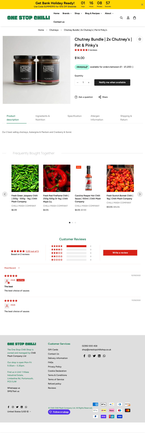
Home (56, 13)
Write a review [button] (120, 252)
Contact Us (53, 354)
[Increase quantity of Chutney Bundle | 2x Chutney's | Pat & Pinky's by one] (88, 82)
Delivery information (58, 358)
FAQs (50, 362)
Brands (66, 13)
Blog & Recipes (92, 13)
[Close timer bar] (142, 4)
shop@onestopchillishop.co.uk (96, 349)
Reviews (52, 388)
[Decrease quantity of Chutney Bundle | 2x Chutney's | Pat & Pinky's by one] (77, 82)
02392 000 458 (89, 346)
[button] (81, 50)
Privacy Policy (54, 366)
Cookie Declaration (57, 371)
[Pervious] (5, 194)
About (108, 13)
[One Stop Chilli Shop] (28, 17)
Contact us (59, 22)
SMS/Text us (13, 391)
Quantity (79, 75)
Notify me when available (112, 82)
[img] (10, 276)
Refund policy (54, 383)
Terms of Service (56, 379)
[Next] (140, 194)
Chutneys (53, 30)
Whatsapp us (13, 388)
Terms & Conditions (57, 375)
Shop (77, 13)
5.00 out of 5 (32, 251)
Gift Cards (53, 349)
